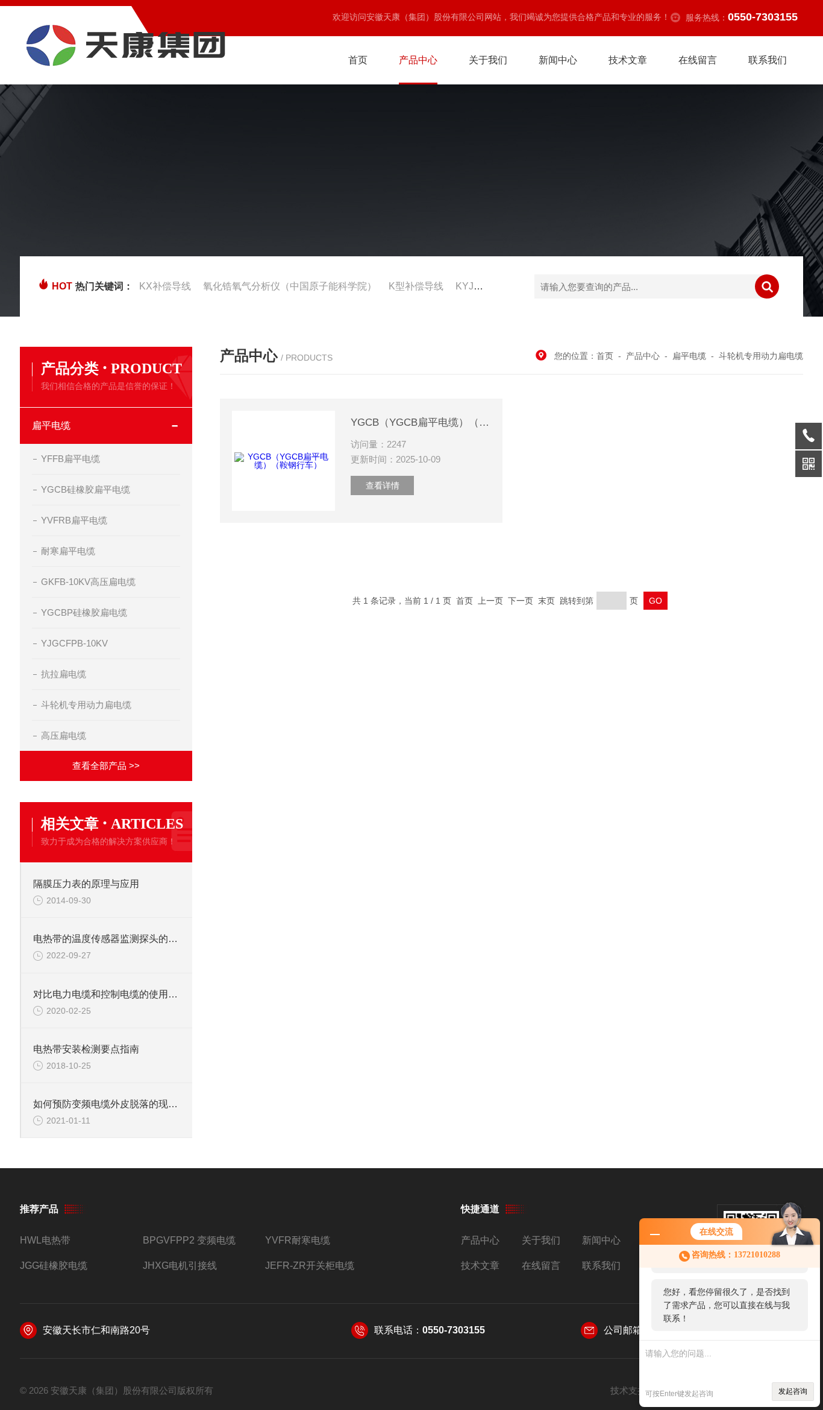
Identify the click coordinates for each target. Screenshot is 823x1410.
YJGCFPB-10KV (74, 643)
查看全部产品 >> (106, 765)
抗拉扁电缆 (63, 674)
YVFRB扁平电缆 (74, 520)
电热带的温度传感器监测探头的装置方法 (106, 939)
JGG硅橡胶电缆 (53, 1265)
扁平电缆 (51, 425)
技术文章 (628, 60)
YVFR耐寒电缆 (297, 1240)
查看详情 (382, 485)
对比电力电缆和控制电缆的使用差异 (106, 994)
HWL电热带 (45, 1240)
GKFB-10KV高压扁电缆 (88, 582)
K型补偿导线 (416, 286)
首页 (358, 60)
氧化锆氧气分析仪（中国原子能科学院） (290, 286)
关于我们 (488, 60)
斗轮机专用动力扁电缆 (86, 705)
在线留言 (697, 60)
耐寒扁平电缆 (68, 551)
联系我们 (767, 60)
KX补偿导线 (165, 286)
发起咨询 (792, 1391)
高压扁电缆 (63, 735)
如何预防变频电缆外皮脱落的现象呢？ (106, 1104)
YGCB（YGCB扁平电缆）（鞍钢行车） (420, 422)
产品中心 (418, 60)
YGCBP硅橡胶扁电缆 (84, 612)
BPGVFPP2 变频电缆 (189, 1240)
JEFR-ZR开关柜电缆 (309, 1265)
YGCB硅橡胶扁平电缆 (85, 489)
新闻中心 (558, 60)
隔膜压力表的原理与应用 (86, 884)
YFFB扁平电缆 (70, 459)
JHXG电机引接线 (180, 1265)
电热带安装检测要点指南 (86, 1049)
